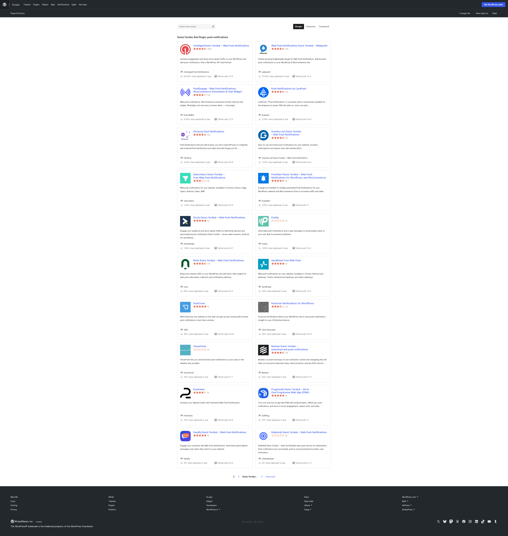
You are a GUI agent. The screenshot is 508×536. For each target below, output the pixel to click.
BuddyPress (408, 509)
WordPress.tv (213, 509)
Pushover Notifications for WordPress (292, 303)
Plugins (111, 505)
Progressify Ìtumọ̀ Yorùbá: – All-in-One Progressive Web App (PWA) (290, 391)
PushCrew (199, 303)
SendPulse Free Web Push (286, 260)
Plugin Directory (18, 13)
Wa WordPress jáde (493, 4)
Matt (405, 501)
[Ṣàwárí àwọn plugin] (213, 26)
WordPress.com (410, 497)
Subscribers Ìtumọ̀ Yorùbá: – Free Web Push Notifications (209, 176)
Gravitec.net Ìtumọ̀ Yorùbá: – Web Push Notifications (286, 133)
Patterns (112, 509)
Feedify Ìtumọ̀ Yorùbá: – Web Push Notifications (219, 432)
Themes (112, 501)
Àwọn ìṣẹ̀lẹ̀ (308, 501)
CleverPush (199, 346)
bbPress (407, 505)
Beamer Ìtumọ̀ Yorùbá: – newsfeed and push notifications (289, 348)
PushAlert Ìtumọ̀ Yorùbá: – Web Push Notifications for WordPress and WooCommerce (298, 176)
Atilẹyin (209, 501)
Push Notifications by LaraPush (288, 88)
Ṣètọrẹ (308, 505)
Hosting (14, 505)
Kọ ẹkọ (209, 497)
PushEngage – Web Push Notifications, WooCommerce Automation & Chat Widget (217, 90)
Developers (211, 505)
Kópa (306, 497)
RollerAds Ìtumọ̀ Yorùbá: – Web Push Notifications (299, 432)
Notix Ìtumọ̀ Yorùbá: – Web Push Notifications (218, 260)
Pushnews (199, 389)
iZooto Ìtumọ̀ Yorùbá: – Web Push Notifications (219, 217)
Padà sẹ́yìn (270, 477)
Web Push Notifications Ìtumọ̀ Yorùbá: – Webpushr (299, 45)
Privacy (14, 509)
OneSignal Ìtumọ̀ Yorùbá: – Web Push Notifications (221, 45)
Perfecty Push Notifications (208, 131)
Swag (307, 509)
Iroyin (13, 501)
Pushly (275, 217)
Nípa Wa (14, 497)
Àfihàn (111, 497)
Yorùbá (39, 522)
